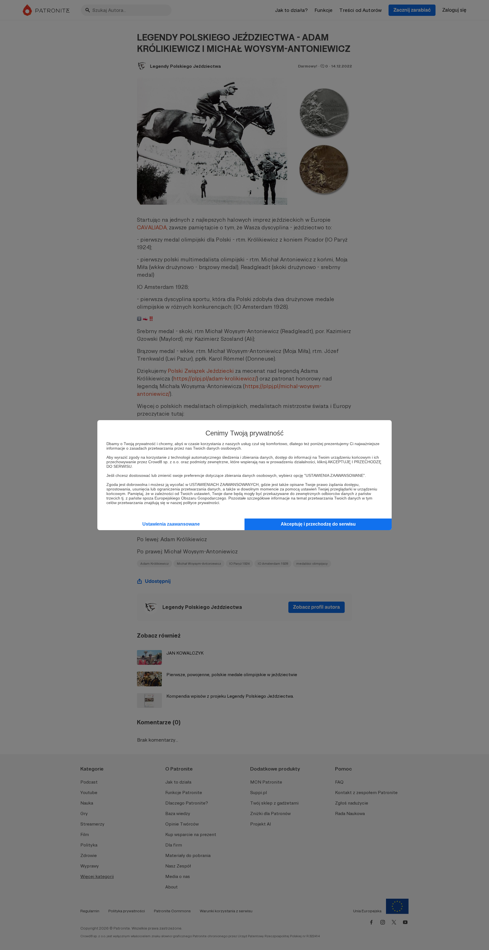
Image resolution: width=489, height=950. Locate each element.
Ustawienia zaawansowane (171, 524)
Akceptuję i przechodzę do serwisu (318, 524)
